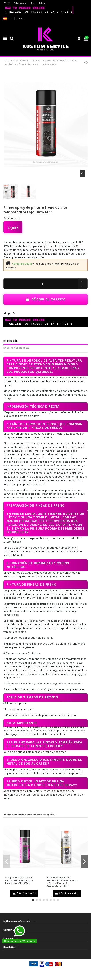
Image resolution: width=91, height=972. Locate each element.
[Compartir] (5, 313)
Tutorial (42, 3)
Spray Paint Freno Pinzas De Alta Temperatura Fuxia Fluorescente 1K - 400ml (19, 880)
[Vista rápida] (24, 873)
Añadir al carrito (49, 299)
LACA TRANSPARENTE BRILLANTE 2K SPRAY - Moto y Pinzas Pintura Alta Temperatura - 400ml (62, 881)
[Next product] (87, 62)
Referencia (10, 217)
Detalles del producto (16, 347)
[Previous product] (85, 62)
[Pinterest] (14, 313)
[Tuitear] (9, 313)
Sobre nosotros (21, 3)
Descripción (10, 340)
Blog (33, 3)
